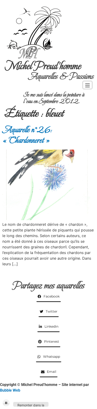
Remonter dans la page (30, 405)
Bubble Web (10, 390)
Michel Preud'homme (43, 66)
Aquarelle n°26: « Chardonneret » (27, 135)
